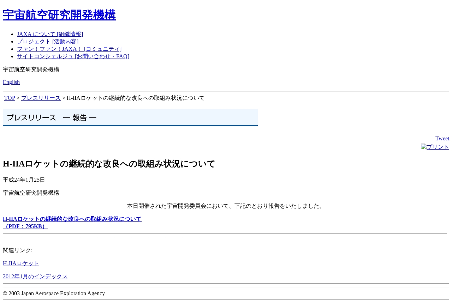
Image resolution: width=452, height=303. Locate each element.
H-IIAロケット (21, 263)
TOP (9, 98)
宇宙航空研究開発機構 (59, 14)
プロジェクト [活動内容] (47, 41)
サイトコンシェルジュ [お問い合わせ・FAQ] (73, 56)
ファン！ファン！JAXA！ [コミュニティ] (69, 49)
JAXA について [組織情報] (50, 34)
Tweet (442, 138)
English (11, 82)
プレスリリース (41, 98)
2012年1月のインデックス (35, 276)
